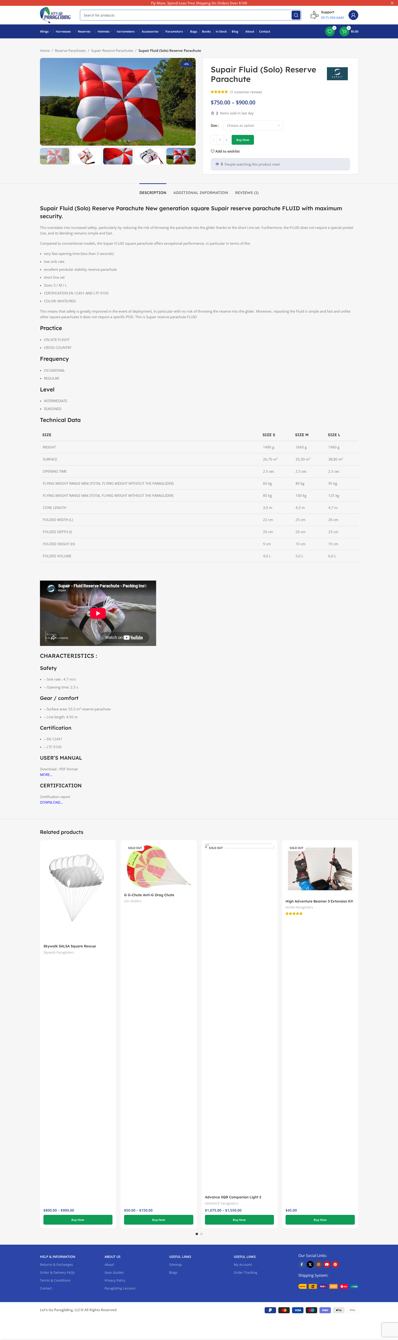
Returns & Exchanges (56, 1264)
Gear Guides (114, 1272)
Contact (46, 1288)
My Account (243, 1264)
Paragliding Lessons (120, 1288)
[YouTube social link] (326, 1264)
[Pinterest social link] (335, 1264)
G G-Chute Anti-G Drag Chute (149, 895)
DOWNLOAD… (51, 802)
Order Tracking (245, 1272)
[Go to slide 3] (125, 141)
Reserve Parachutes (70, 50)
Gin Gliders (132, 901)
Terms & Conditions (55, 1280)
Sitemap (175, 1264)
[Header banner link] (199, 3)
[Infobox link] (327, 15)
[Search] (296, 15)
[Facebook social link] (301, 1264)
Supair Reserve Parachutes (112, 50)
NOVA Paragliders (299, 907)
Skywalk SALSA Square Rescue (69, 946)
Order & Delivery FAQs (57, 1272)
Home (45, 50)
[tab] (152, 190)
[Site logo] (55, 14)
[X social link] (310, 1264)
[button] (46, 156)
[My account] (353, 15)
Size (214, 125)
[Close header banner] (392, 3)
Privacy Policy (115, 1280)
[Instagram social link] (318, 1264)
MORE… (46, 774)
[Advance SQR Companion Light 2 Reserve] (239, 1018)
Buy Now (242, 140)
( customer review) (246, 92)
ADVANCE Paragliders (221, 1203)
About (109, 1264)
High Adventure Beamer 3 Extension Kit (319, 901)
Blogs (173, 1272)
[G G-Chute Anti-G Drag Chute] (158, 867)
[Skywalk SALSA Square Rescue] (78, 893)
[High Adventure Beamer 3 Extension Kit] (320, 870)
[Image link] (328, 1286)
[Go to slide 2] (120, 141)
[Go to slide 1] (115, 141)
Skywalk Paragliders (58, 952)
